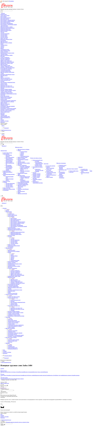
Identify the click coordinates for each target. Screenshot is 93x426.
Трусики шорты (12, 378)
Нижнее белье (11, 213)
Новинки (10, 345)
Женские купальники (12, 330)
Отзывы (2, 415)
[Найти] (2, 12)
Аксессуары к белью (5, 375)
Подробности (3, 387)
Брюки (12, 254)
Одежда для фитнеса (15, 270)
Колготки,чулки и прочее (13, 339)
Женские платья (14, 279)
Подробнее (11, 1)
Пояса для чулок (59, 375)
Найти (2, 424)
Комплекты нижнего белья (68, 375)
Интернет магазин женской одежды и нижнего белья (17, 422)
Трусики (12, 238)
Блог (2, 414)
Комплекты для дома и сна (16, 308)
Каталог (7, 210)
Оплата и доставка (5, 416)
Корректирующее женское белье (18, 232)
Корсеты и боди (52, 375)
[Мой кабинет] (1, 204)
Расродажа (10, 319)
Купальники (76, 375)
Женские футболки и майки (29, 375)
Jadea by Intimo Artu (5, 383)
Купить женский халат (15, 300)
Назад (8, 209)
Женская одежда (11, 250)
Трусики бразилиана (5, 378)
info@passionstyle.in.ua (6, 130)
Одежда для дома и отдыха (14, 296)
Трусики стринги (20, 378)
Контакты (3, 417)
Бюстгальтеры (14, 218)
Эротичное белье (19, 375)
